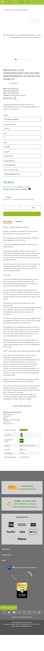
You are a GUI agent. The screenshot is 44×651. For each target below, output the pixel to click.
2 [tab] (18, 59)
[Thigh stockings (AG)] (27, 445)
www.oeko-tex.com (25, 336)
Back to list (8, 10)
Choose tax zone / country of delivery (15, 189)
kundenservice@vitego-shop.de (23, 626)
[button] (17, 2)
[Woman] (23, 449)
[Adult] (22, 435)
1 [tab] (15, 59)
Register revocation (8, 607)
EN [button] (28, 2)
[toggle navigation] (3, 2)
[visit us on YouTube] (14, 612)
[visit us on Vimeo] (19, 612)
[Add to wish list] (36, 21)
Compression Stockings (18, 95)
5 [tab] (24, 59)
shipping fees (29, 617)
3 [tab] (20, 59)
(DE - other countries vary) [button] (27, 199)
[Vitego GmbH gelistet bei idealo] (9, 567)
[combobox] (22, 119)
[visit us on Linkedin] (39, 612)
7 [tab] (28, 59)
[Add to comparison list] (31, 21)
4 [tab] (22, 59)
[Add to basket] (5, 16)
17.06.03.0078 (23, 430)
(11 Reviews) (13, 83)
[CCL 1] (22, 441)
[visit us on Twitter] (9, 612)
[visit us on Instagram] (29, 612)
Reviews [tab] (19, 221)
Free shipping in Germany (21, 187)
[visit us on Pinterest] (24, 612)
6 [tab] (26, 59)
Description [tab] (7, 221)
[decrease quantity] (5, 208)
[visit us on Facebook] (4, 612)
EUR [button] (21, 2)
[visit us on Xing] (34, 612)
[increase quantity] (38, 208)
